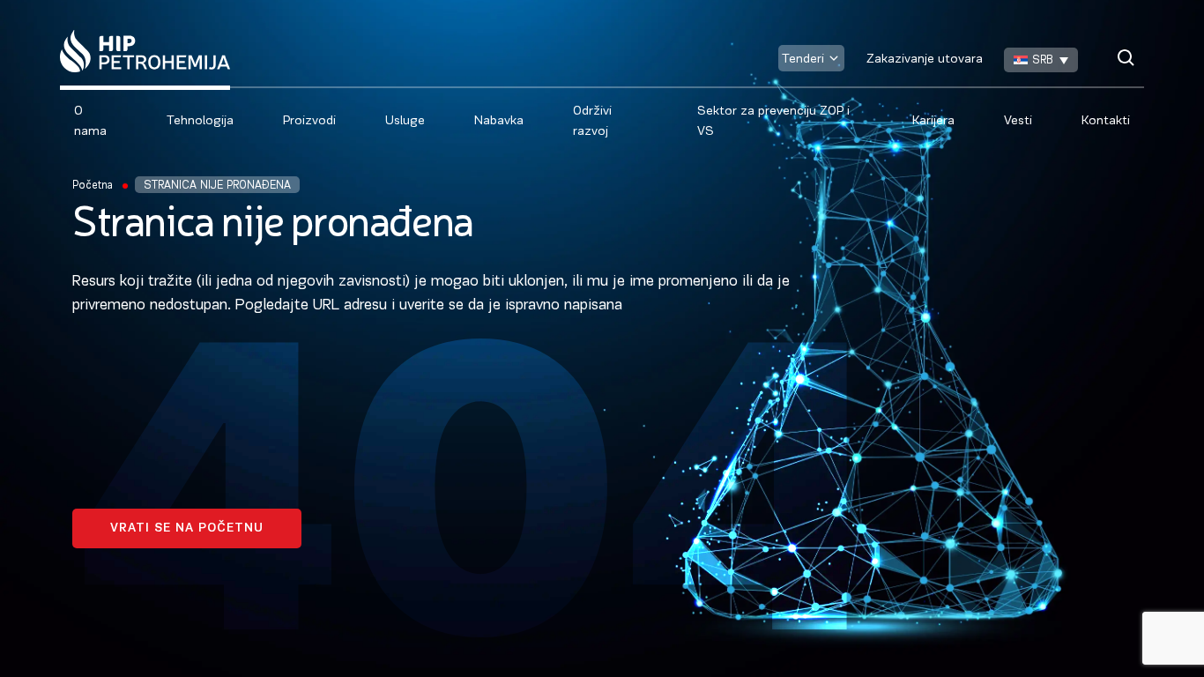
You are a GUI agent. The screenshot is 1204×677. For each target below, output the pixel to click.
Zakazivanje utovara (924, 59)
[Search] (1126, 57)
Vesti (1018, 121)
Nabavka (499, 121)
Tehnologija (200, 121)
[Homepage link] (145, 51)
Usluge (405, 121)
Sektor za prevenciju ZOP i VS (773, 121)
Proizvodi (309, 121)
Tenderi (803, 59)
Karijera (933, 121)
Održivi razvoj (592, 121)
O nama (90, 121)
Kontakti (1105, 121)
